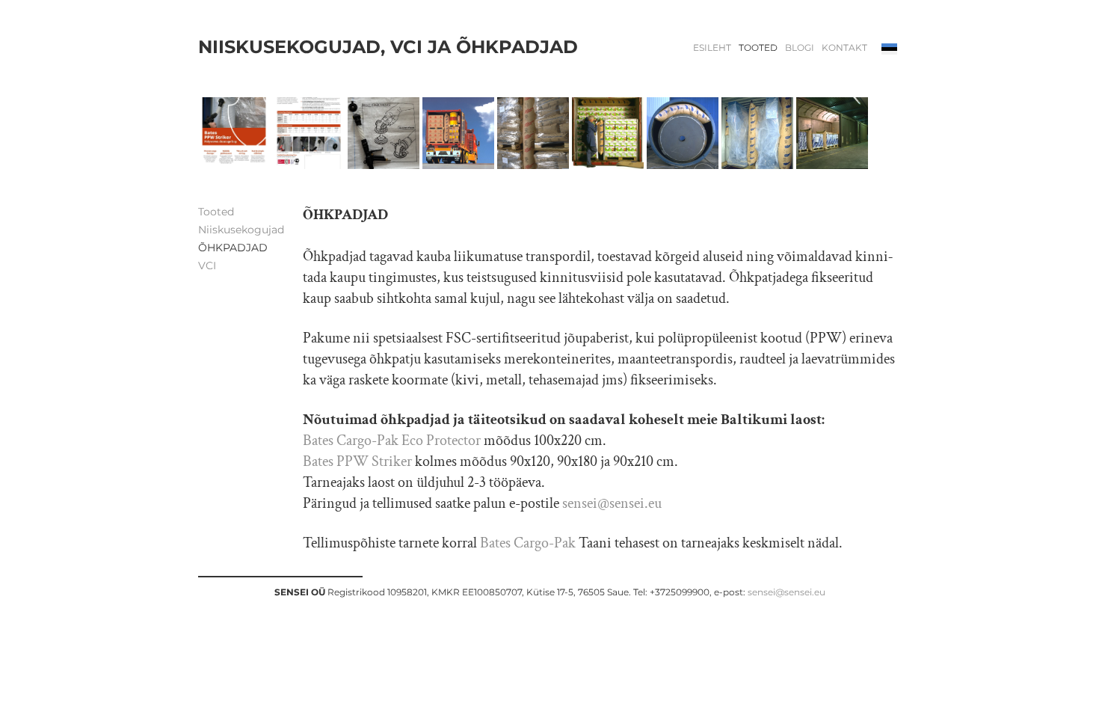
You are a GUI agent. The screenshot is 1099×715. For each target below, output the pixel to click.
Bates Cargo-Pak (528, 543)
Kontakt (844, 47)
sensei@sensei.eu (612, 503)
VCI (207, 265)
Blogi (799, 47)
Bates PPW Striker (357, 461)
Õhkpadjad (233, 247)
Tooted (758, 47)
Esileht (712, 47)
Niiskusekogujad (241, 229)
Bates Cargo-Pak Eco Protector (392, 440)
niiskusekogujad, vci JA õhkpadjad (388, 47)
